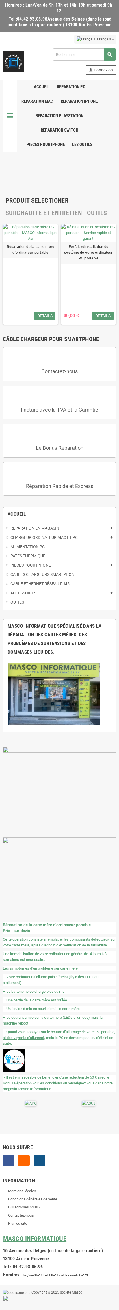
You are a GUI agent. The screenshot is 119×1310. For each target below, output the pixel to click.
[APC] (30, 1103)
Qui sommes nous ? (24, 1207)
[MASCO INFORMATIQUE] (13, 61)
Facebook (8, 1160)
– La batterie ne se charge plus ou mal (34, 991)
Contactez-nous (59, 371)
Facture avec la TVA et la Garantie (59, 410)
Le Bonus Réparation (59, 448)
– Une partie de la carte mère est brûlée (35, 1000)
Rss (24, 1160)
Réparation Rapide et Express (59, 486)
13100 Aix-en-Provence (26, 1258)
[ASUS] (89, 1103)
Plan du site (17, 1223)
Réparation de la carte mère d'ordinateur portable (30, 250)
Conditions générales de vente (32, 1199)
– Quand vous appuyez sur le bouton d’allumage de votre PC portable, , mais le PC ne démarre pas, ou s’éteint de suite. (59, 1038)
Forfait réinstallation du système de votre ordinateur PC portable (88, 252)
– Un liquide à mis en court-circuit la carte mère (41, 1009)
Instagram (39, 1160)
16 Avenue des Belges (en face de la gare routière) (53, 1250)
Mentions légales (22, 1191)
